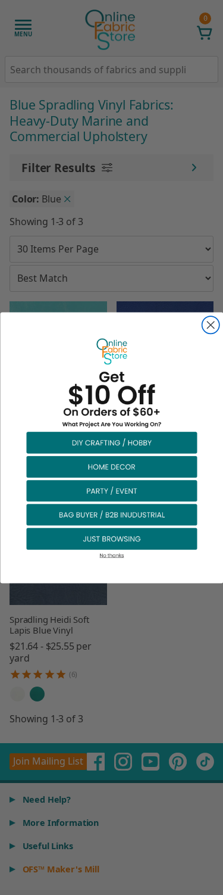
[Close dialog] (210, 324)
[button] (111, 441)
